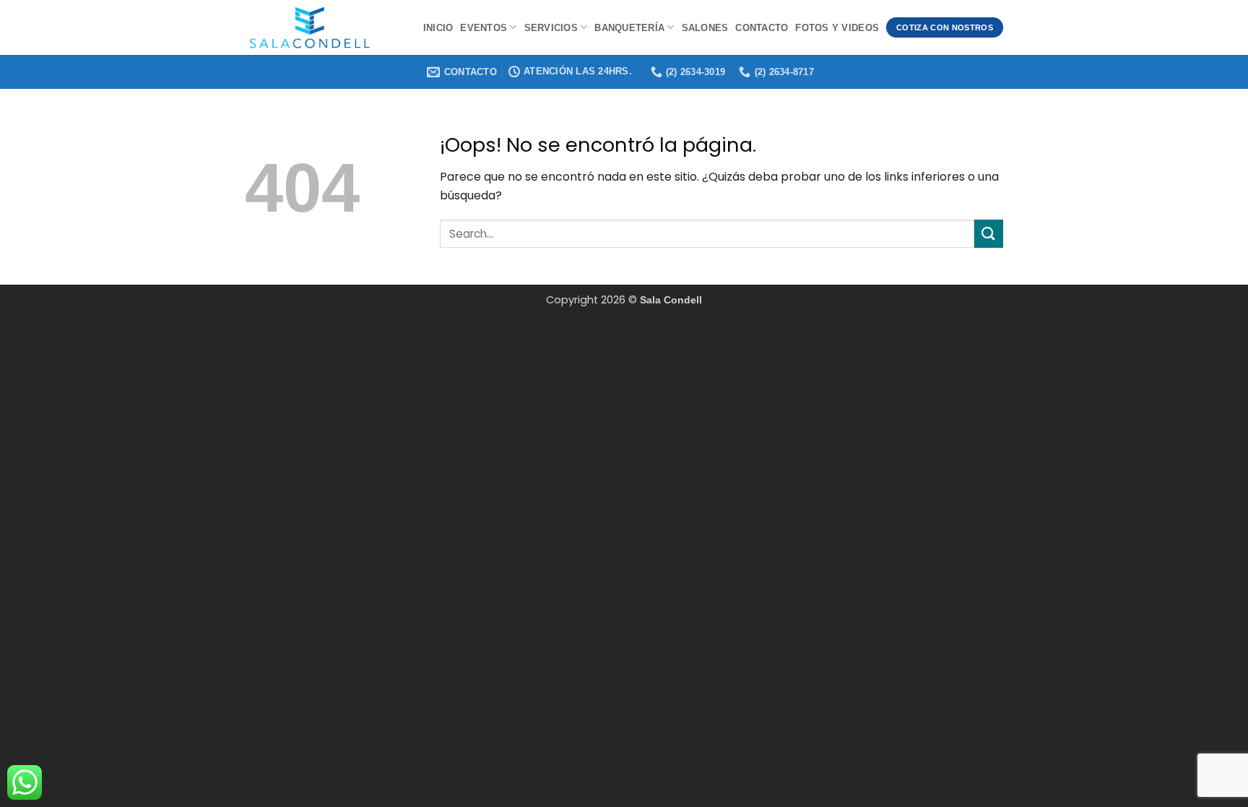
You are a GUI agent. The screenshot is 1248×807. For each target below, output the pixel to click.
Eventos (483, 27)
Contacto (761, 27)
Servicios (551, 27)
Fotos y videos (837, 27)
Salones (705, 27)
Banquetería (629, 27)
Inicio (438, 27)
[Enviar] (988, 234)
